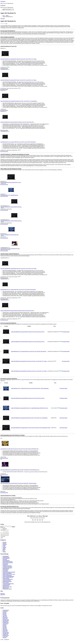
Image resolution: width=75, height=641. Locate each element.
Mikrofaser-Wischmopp (7, 581)
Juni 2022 (4, 625)
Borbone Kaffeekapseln (7, 575)
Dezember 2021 (6, 632)
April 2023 (5, 615)
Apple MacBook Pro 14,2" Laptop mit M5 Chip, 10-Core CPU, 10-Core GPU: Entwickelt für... (18, 141)
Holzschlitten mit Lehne (7, 567)
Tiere (4, 550)
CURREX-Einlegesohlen (7, 566)
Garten (4, 546)
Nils (1, 18)
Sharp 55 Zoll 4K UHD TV (8, 577)
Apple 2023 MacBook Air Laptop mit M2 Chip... (9, 234)
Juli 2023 (4, 612)
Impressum (2, 593)
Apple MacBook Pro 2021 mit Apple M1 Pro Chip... (10, 248)
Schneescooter (5, 563)
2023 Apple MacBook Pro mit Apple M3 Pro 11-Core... (10, 182)
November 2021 (6, 633)
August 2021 (5, 636)
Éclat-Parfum (5, 564)
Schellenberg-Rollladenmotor (8, 583)
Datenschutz (2, 594)
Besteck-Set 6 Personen (7, 586)
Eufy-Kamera (5, 569)
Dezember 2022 (6, 619)
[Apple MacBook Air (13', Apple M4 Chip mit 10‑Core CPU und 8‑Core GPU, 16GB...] (11, 194)
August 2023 (5, 611)
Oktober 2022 (5, 621)
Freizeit (4, 545)
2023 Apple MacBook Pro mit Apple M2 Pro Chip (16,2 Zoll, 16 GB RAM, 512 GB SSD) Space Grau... (20, 469)
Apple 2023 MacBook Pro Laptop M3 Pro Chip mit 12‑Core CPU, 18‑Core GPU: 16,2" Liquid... (18, 58)
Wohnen (4, 551)
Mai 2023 (4, 614)
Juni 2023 (4, 613)
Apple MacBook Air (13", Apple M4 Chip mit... (9, 195)
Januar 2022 (5, 631)
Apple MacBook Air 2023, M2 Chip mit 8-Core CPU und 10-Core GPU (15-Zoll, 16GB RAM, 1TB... (19, 448)
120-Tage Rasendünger (7, 573)
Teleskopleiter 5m (6, 557)
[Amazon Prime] (7, 67)
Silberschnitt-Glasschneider (8, 562)
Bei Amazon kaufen (4, 68)
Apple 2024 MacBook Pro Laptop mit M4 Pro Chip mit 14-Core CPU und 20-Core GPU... (17, 310)
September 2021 (6, 635)
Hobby (7, 15)
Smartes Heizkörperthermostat (8, 576)
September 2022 (6, 622)
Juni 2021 (4, 637)
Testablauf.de (2, 1)
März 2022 (5, 629)
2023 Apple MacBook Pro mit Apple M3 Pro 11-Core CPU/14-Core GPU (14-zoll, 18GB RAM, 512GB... (31, 427)
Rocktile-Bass (5, 570)
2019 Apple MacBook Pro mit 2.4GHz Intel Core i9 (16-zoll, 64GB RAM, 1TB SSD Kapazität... (18, 483)
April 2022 (5, 628)
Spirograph (5, 559)
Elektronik (5, 544)
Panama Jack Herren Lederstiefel (9, 572)
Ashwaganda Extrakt (7, 580)
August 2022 (5, 623)
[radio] (33, 520)
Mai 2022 (4, 626)
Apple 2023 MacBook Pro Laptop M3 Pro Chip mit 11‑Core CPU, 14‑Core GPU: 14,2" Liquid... (18, 80)
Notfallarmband (6, 556)
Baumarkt (4, 542)
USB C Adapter (6, 582)
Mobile (4, 549)
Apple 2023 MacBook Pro (8, 579)
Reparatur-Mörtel (6, 578)
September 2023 (6, 610)
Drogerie (4, 543)
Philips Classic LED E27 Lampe (9, 574)
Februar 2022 (5, 630)
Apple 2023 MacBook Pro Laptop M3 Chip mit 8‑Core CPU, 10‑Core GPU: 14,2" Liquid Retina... (18, 101)
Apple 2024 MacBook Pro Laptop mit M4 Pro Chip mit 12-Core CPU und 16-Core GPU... (17, 122)
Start (4, 15)
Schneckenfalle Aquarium (7, 561)
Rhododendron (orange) (7, 588)
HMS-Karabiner (6, 587)
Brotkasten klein (6, 585)
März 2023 (5, 616)
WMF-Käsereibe (6, 568)
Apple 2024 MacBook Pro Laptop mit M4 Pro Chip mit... (11, 206)
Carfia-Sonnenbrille (6, 584)
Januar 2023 (5, 618)
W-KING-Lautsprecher (7, 565)
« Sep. (1, 537)
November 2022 (6, 620)
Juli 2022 (4, 624)
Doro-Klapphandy (6, 560)
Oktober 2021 (5, 634)
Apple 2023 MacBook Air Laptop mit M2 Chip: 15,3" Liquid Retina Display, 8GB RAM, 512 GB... (29, 408)
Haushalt (4, 547)
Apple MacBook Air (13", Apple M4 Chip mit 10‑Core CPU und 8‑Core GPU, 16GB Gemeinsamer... (30, 388)
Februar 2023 (5, 617)
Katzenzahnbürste (6, 558)
